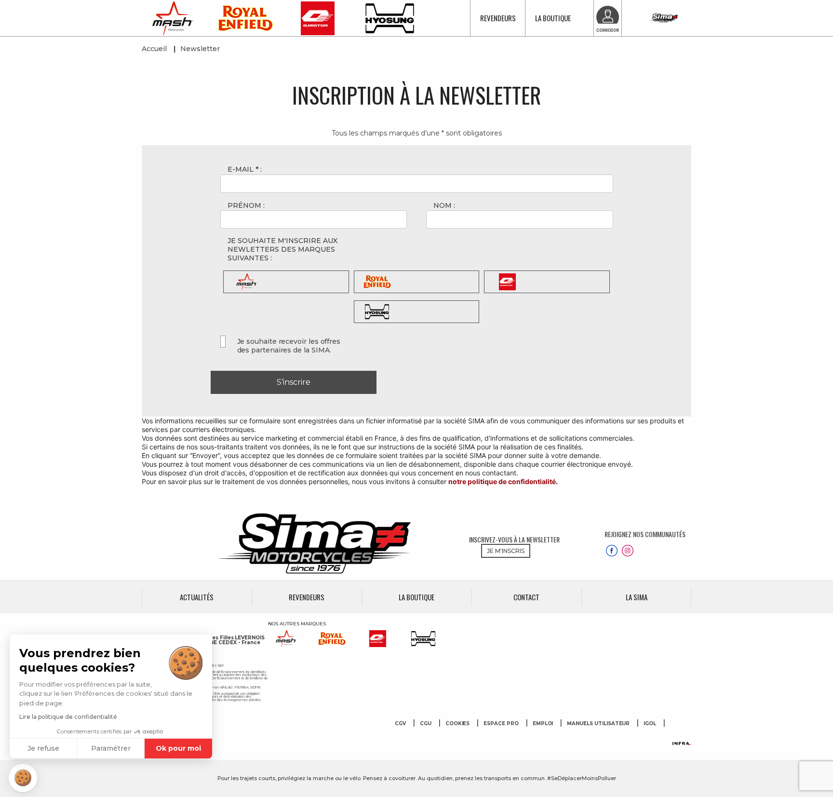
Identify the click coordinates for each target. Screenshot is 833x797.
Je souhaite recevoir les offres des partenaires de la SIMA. (289, 345)
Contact (526, 597)
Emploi (543, 723)
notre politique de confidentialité (502, 481)
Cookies (457, 723)
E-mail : (245, 169)
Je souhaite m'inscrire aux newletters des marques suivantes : (282, 249)
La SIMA (636, 597)
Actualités (197, 597)
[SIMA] (663, 18)
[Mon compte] (607, 17)
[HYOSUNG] (390, 17)
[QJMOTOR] (318, 17)
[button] (23, 778)
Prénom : (246, 205)
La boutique (553, 18)
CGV (400, 723)
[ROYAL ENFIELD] (245, 17)
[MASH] (173, 17)
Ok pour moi (178, 748)
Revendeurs (498, 18)
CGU (425, 723)
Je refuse (43, 748)
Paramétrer (111, 748)
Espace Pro (501, 723)
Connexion (607, 30)
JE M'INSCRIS (505, 550)
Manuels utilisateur (598, 723)
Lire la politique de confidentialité (68, 716)
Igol (650, 723)
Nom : (444, 205)
